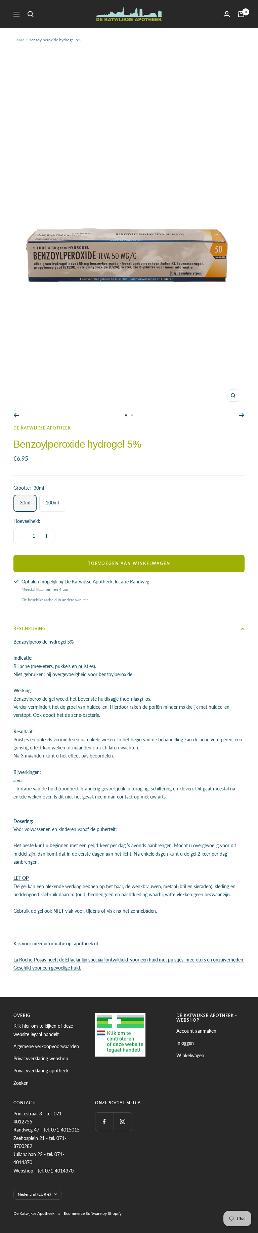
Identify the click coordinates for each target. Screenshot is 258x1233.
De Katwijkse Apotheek (42, 427)
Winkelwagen (190, 1055)
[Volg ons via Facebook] (104, 1121)
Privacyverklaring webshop (40, 1058)
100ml (52, 502)
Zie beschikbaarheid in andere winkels (55, 599)
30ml (25, 502)
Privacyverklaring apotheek (41, 1070)
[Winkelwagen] (241, 14)
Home (18, 39)
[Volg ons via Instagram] (123, 1121)
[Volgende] (242, 415)
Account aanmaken (196, 1031)
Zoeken (21, 1083)
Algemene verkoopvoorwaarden (46, 1046)
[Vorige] (16, 415)
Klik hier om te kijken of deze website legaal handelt (43, 1030)
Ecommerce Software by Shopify (93, 1213)
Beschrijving (29, 628)
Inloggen (185, 1043)
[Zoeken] (31, 14)
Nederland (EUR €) (34, 1194)
